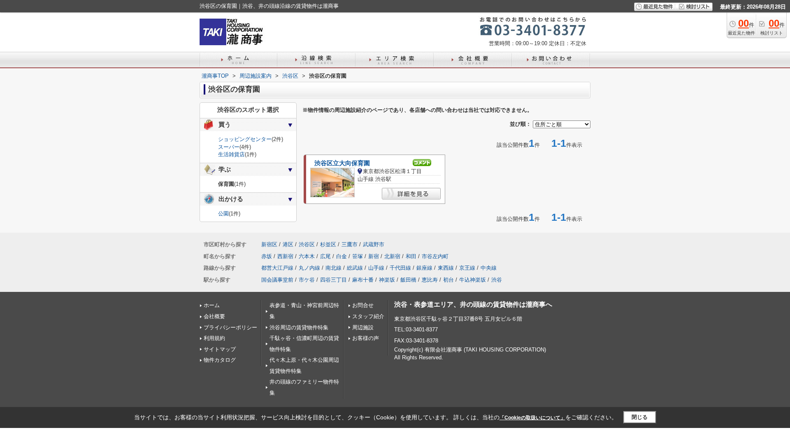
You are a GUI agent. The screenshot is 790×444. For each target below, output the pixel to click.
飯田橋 (408, 280)
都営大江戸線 (277, 268)
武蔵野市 (373, 244)
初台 (448, 280)
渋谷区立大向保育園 (342, 163)
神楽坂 (387, 280)
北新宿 (392, 256)
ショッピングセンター (245, 139)
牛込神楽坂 (472, 280)
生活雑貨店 (231, 154)
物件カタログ (220, 360)
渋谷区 (307, 244)
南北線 (333, 268)
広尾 (325, 256)
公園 (223, 213)
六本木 (307, 256)
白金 (341, 256)
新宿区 (269, 244)
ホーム (212, 305)
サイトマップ (220, 349)
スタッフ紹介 (368, 316)
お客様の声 (365, 338)
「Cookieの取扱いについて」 (532, 418)
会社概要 (214, 316)
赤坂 (266, 256)
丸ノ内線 (309, 268)
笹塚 (357, 256)
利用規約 (214, 338)
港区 (288, 244)
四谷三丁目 (333, 280)
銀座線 (424, 268)
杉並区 (328, 244)
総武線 (355, 268)
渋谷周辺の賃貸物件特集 (299, 327)
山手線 (376, 268)
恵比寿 (430, 280)
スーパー (228, 147)
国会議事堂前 (277, 280)
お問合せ (363, 305)
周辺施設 (363, 327)
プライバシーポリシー (230, 327)
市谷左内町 (435, 256)
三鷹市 (350, 244)
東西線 (446, 268)
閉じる (640, 417)
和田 (411, 256)
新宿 (373, 256)
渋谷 (496, 280)
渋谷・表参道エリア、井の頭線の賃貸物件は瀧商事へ (473, 304)
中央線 (489, 268)
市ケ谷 (307, 280)
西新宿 (285, 256)
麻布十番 (363, 280)
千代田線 (400, 268)
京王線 (467, 268)
